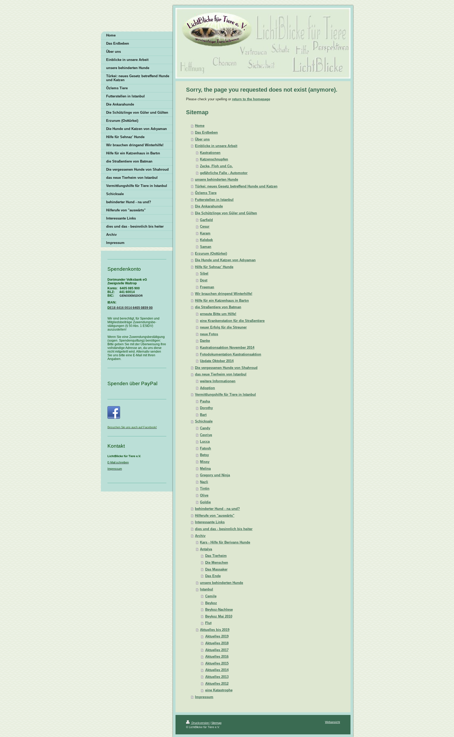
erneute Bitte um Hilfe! (218, 314)
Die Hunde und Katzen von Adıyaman (225, 260)
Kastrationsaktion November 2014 (227, 347)
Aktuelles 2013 (217, 677)
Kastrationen (210, 153)
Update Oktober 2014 (217, 361)
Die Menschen (216, 562)
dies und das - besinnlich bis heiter (223, 529)
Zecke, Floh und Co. (216, 166)
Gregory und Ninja (215, 475)
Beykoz (211, 603)
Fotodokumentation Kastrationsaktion (230, 354)
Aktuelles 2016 (217, 656)
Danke (205, 341)
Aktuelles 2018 (217, 643)
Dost (203, 280)
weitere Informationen (217, 381)
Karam (205, 233)
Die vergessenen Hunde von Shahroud (226, 368)
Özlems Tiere (205, 193)
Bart (203, 415)
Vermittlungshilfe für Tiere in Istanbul (225, 394)
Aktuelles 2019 (217, 636)
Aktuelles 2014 (217, 670)
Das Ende (213, 576)
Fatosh (205, 448)
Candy (205, 428)
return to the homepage (251, 99)
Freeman (207, 287)
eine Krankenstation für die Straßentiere (232, 321)
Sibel (204, 273)
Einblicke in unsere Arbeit (216, 146)
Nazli (204, 482)
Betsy (204, 455)
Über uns (202, 139)
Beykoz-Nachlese (219, 609)
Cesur (204, 226)
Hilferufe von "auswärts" (214, 516)
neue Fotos (209, 334)
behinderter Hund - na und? (217, 509)
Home (199, 126)
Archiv (200, 536)
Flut (208, 623)
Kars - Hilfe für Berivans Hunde (225, 542)
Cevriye (206, 435)
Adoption (207, 388)
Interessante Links (210, 522)
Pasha (205, 401)
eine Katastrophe (219, 690)
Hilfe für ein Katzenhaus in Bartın (222, 300)
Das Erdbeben (206, 132)
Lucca (205, 441)
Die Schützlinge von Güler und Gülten (226, 213)
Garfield (206, 220)
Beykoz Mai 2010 (218, 616)
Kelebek (206, 240)
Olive (204, 495)
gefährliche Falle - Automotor (223, 173)
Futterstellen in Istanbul (214, 200)
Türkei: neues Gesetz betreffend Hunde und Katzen (236, 186)
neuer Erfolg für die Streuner (223, 327)
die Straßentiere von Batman (218, 307)
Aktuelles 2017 (217, 650)
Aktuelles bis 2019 (214, 630)
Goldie (205, 502)
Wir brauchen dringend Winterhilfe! (223, 294)
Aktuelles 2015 (217, 663)
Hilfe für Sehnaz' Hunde (214, 267)
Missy (204, 462)
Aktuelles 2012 (217, 684)
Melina (205, 469)
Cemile (210, 596)
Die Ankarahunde (209, 206)
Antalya (206, 549)
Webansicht (332, 722)
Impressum (204, 697)
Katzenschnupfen (214, 159)
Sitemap (216, 722)
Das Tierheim (216, 556)
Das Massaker (216, 569)
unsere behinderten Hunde (216, 179)
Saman (205, 247)
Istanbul (206, 589)
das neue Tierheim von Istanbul (220, 374)
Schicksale (204, 421)
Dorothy (206, 408)
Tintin (204, 488)
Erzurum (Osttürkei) (211, 253)
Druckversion (200, 722)
